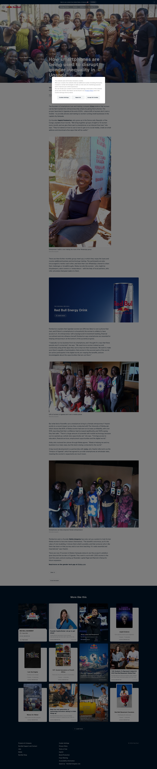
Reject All (78, 97)
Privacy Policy (89, 90)
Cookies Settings (64, 97)
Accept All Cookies (93, 97)
